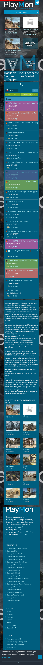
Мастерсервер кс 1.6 (14, 639)
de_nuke (25, 483)
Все (35, 90)
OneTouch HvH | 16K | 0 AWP (18, 221)
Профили (10, 620)
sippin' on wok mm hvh (16, 133)
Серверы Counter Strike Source (17, 562)
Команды (10, 617)
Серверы (10, 614)
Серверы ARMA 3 (12, 551)
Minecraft (19, 527)
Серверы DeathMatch (29, 94)
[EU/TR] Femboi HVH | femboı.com (20, 280)
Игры (9, 611)
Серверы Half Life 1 (13, 570)
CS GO (20, 529)
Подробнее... (8, 658)
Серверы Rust (11, 598)
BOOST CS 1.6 (11, 625)
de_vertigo (26, 499)
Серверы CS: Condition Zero (16, 567)
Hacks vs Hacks (13, 94)
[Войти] (37, 2)
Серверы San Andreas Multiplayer (18, 578)
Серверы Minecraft (13, 587)
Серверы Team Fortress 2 (15, 595)
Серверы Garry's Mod (14, 576)
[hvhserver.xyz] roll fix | (16, 202)
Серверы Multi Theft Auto (15, 581)
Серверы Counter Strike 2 (15, 559)
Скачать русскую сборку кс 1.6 (17, 642)
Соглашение (11, 647)
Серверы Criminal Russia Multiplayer (19, 584)
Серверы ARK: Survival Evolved (17, 548)
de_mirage (14, 109)
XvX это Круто (13, 290)
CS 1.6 (28, 532)
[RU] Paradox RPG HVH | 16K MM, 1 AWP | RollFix (25, 182)
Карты (9, 622)
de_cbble (25, 466)
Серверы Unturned (13, 600)
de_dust (8, 499)
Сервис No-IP (11, 628)
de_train (8, 483)
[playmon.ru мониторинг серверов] (19, 515)
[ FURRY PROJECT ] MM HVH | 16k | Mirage (22, 261)
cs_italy (12, 276)
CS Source (24, 534)
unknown (25, 416)
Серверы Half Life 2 (13, 573)
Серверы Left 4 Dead (14, 589)
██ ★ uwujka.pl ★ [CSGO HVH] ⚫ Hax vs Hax (23, 251)
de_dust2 (13, 247)
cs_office (9, 433)
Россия (12, 90)
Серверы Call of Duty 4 (14, 554)
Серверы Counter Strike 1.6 (16, 556)
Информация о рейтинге (15, 644)
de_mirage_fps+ (15, 158)
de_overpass (10, 466)
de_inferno (26, 449)
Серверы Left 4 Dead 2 (14, 592)
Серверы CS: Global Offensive (16, 565)
